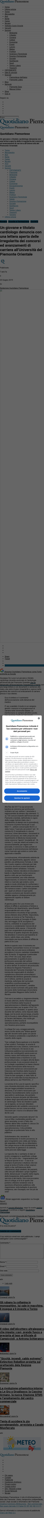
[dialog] (22, 759)
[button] (22, 752)
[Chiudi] (38, 718)
